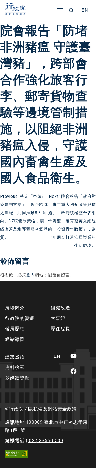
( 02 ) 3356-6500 (44, 440)
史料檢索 (15, 367)
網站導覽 (15, 339)
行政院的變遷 (19, 318)
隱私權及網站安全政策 (52, 408)
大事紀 (58, 318)
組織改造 (60, 307)
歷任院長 (60, 328)
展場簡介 (15, 307)
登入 (30, 275)
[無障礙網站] (16, 454)
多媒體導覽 (17, 377)
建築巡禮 (15, 357)
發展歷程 (15, 328)
